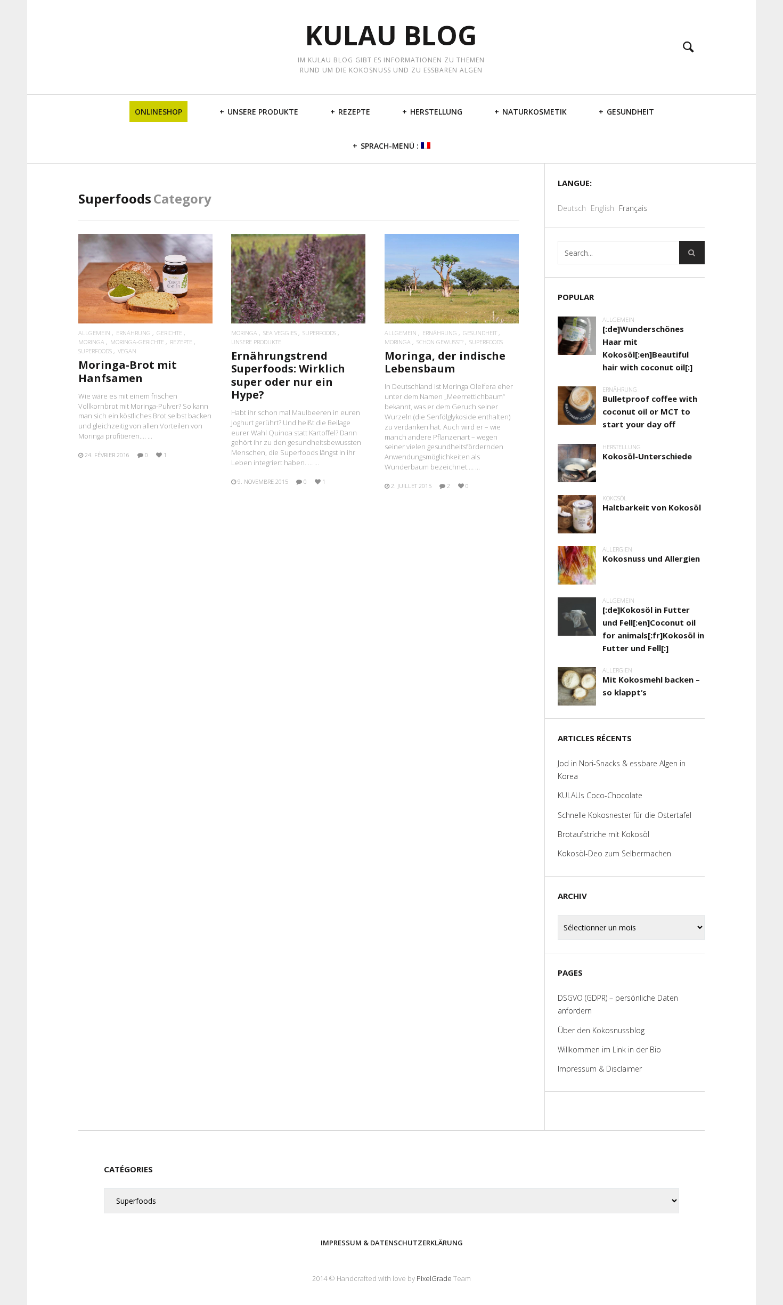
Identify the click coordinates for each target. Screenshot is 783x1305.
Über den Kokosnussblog (601, 1030)
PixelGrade (434, 1278)
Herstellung (436, 112)
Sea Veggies (280, 333)
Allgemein (94, 333)
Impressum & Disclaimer (600, 1069)
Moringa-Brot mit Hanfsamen (127, 371)
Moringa (91, 342)
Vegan (127, 351)
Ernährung (133, 333)
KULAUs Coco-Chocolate (600, 795)
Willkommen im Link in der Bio (609, 1049)
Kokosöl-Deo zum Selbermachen (614, 853)
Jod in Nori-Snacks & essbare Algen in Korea (622, 769)
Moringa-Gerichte (137, 342)
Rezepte (354, 112)
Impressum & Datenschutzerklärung (392, 1242)
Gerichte (169, 333)
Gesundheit (630, 112)
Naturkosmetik (534, 112)
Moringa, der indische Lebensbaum (445, 362)
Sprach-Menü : (391, 146)
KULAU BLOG (391, 35)
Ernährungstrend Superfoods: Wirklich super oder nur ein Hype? (288, 375)
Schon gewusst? (440, 342)
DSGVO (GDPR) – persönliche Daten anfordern (618, 1004)
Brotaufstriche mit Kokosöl (603, 834)
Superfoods (95, 351)
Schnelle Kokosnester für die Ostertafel (624, 815)
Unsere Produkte (262, 112)
